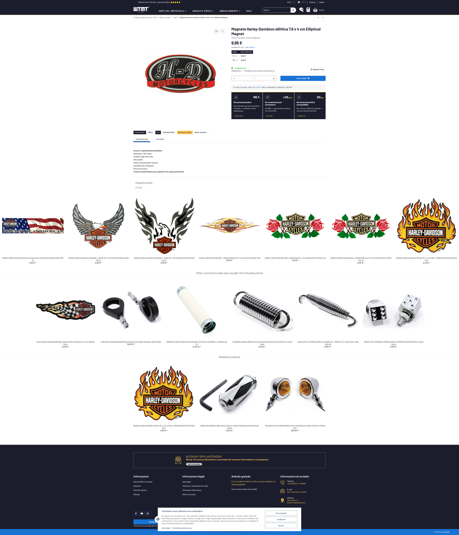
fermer (281, 526)
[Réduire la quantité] (234, 78)
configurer (281, 519)
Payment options (140, 490)
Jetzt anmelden (194, 464)
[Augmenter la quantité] (273, 78)
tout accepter (281, 513)
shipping (252, 47)
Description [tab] (142, 139)
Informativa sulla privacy (192, 490)
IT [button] (303, 2)
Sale (249, 11)
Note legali (186, 482)
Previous (6, 231)
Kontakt (312, 2)
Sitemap (136, 494)
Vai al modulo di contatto (296, 492)
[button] (301, 10)
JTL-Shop (446, 532)
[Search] (293, 10)
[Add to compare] (216, 31)
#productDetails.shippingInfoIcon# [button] (263, 71)
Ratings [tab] (160, 139)
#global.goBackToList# (143, 17)
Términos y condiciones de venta (195, 486)
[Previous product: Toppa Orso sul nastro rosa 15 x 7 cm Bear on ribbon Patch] (318, 17)
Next (453, 231)
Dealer (321, 2)
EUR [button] (289, 2)
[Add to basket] (135, 25)
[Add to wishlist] (222, 31)
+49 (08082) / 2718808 (296, 484)
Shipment (137, 486)
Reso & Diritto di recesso (142, 482)
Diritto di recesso (189, 494)
